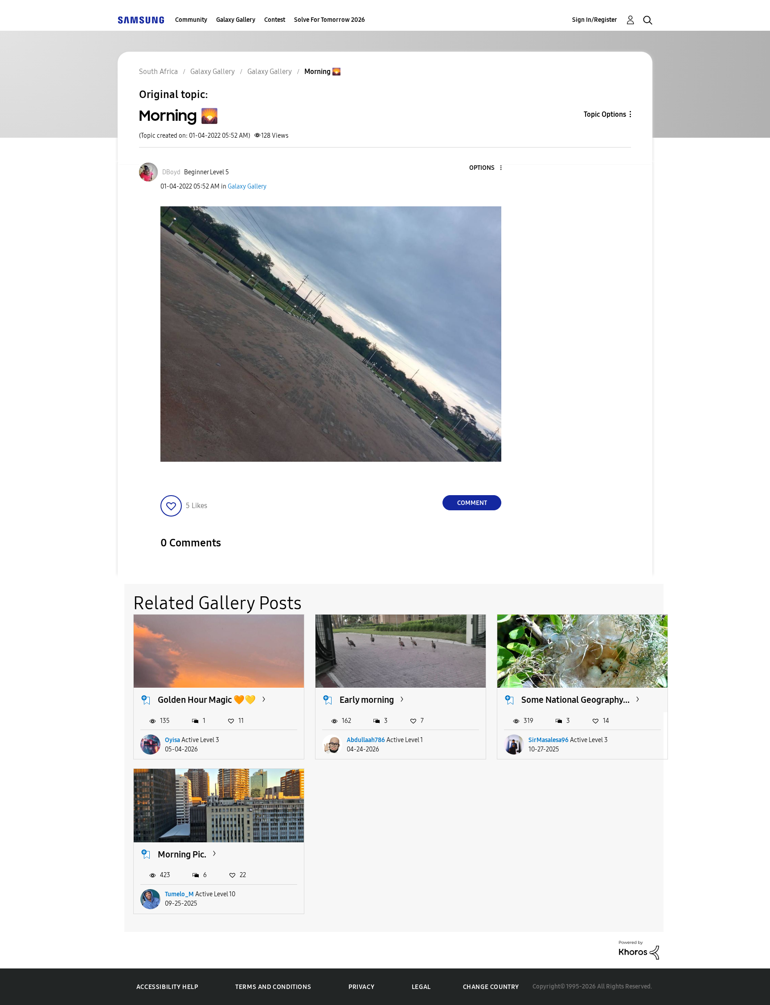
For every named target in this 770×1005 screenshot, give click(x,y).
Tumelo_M (179, 894)
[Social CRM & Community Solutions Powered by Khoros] (639, 949)
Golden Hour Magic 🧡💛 (207, 699)
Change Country (491, 987)
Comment (472, 503)
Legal (421, 987)
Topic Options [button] (605, 114)
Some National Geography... (575, 699)
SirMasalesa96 (548, 740)
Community (191, 20)
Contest (274, 20)
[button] (486, 168)
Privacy (361, 987)
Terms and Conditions (273, 987)
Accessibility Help (167, 987)
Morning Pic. (182, 854)
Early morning (367, 699)
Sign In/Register (594, 20)
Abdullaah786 (366, 740)
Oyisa (172, 740)
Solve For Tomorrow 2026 (329, 20)
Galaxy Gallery (235, 20)
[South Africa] (141, 20)
